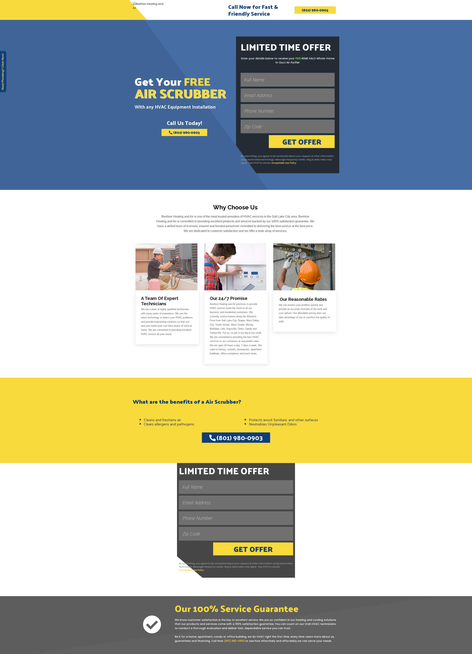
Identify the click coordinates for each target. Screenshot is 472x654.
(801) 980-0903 (234, 641)
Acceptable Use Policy (283, 162)
